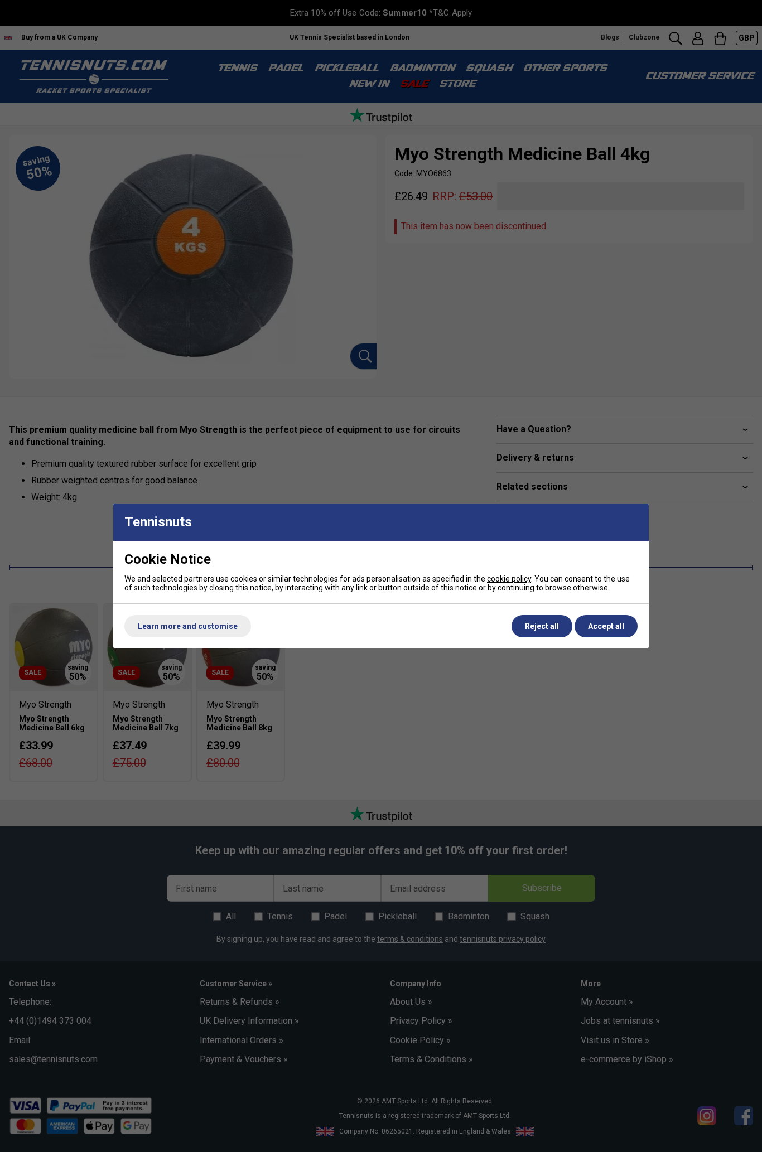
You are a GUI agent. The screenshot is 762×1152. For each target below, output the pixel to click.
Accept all (606, 626)
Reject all (542, 626)
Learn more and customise (188, 626)
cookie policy (509, 578)
